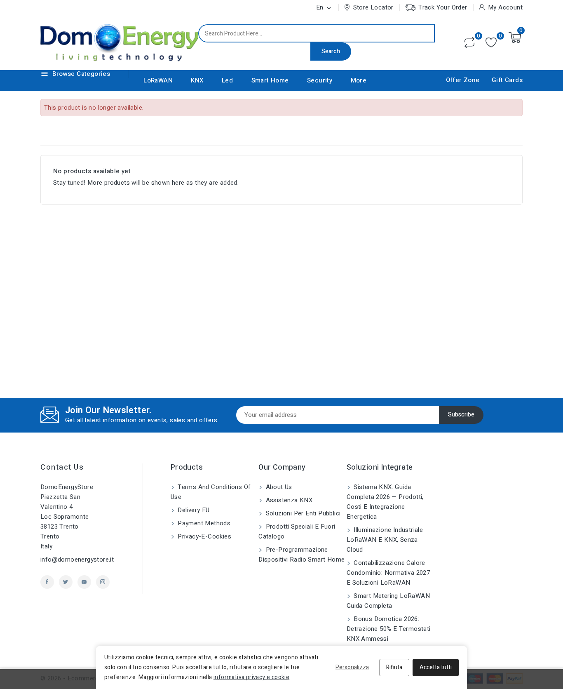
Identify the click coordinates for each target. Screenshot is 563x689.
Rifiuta (394, 667)
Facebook (47, 582)
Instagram (103, 582)
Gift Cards (507, 80)
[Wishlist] (491, 42)
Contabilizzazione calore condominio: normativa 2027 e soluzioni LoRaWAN (388, 572)
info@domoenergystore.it (77, 559)
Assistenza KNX (288, 500)
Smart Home (270, 80)
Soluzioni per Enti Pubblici (302, 513)
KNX (197, 80)
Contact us (62, 467)
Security (319, 80)
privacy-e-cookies (203, 536)
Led (227, 80)
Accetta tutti (436, 667)
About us (278, 486)
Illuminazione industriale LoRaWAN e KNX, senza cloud (385, 539)
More (359, 80)
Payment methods (203, 523)
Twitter (66, 582)
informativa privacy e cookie (251, 677)
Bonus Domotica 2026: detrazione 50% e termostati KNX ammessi (389, 628)
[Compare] (469, 42)
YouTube (84, 582)
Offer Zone (463, 80)
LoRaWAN (158, 80)
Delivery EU (193, 510)
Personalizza (352, 667)
